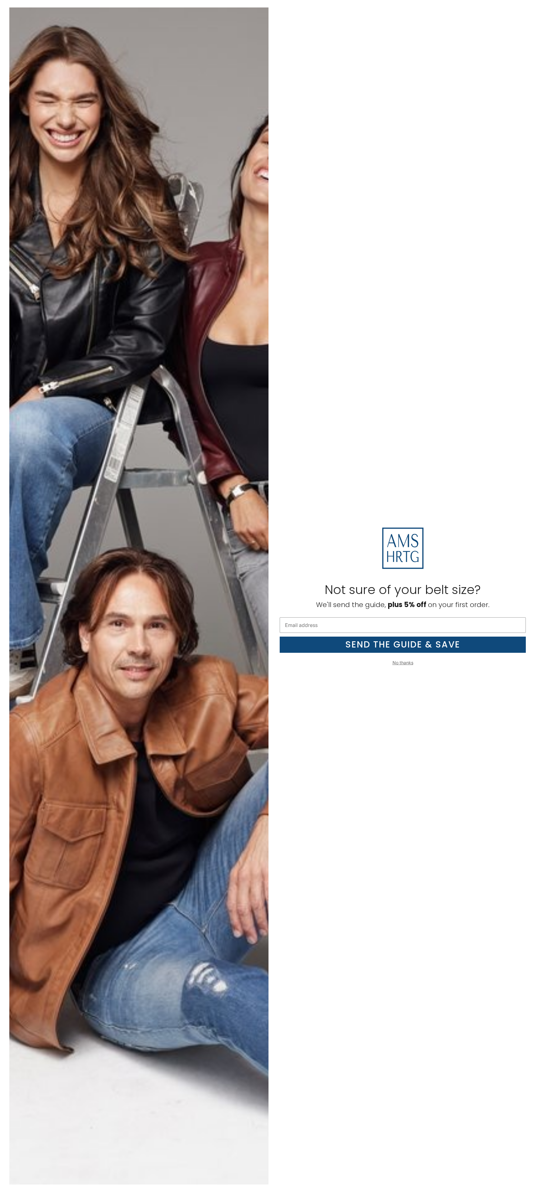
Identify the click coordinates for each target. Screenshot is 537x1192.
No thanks (402, 662)
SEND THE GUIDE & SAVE (402, 644)
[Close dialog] (530, 7)
